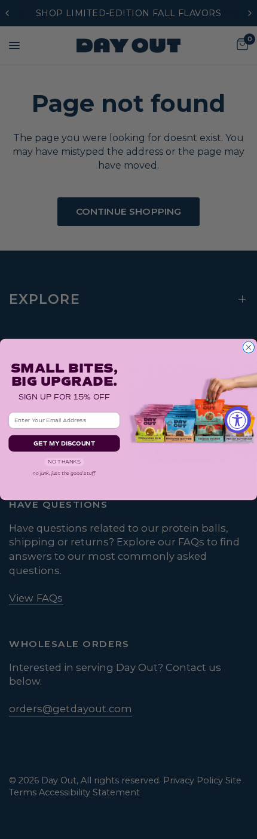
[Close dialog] (248, 347)
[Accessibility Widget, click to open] (237, 419)
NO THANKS (64, 462)
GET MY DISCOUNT (64, 443)
